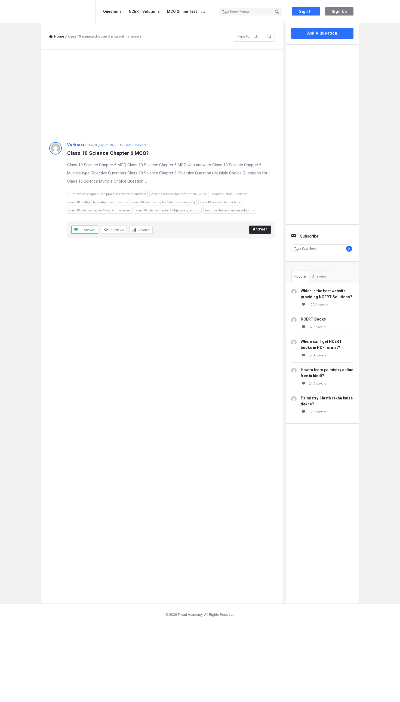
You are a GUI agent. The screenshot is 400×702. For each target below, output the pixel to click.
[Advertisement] (162, 96)
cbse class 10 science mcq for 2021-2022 (179, 194)
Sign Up (339, 11)
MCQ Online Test (182, 11)
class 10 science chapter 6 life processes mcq (164, 202)
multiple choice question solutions (229, 210)
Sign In (306, 11)
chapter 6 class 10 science (229, 194)
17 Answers (318, 412)
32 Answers (318, 327)
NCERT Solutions (144, 11)
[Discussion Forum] (68, 11)
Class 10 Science (135, 145)
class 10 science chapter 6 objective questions (168, 210)
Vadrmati (76, 145)
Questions (112, 11)
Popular (300, 276)
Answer (260, 229)
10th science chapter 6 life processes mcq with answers (107, 194)
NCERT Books (313, 319)
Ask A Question (322, 33)
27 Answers (318, 355)
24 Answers (318, 383)
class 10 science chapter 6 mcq (221, 202)
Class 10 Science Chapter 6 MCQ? (108, 153)
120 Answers (318, 304)
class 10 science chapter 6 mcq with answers (100, 210)
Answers (319, 276)
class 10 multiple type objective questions (98, 202)
